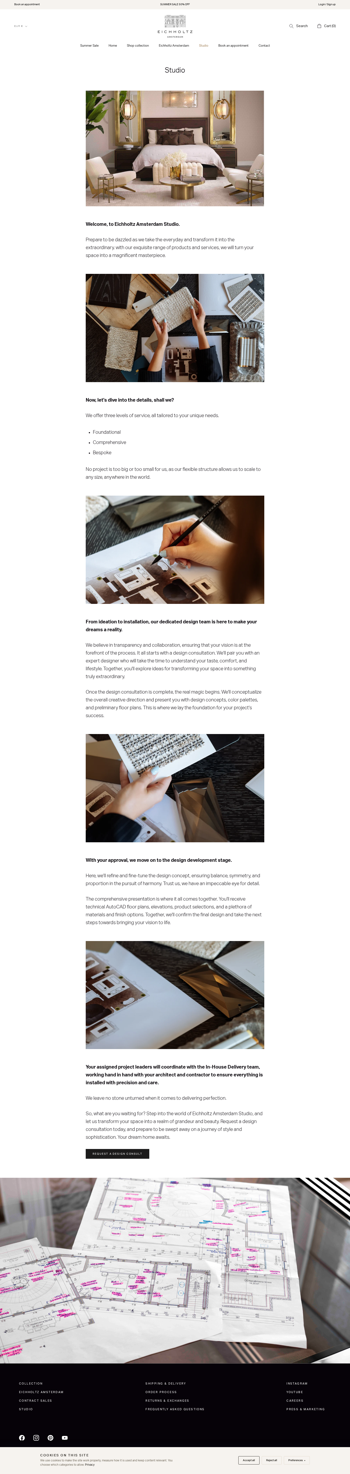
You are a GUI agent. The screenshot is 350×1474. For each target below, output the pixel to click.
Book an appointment (27, 4)
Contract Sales (35, 1400)
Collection (31, 1383)
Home (113, 45)
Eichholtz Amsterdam (174, 45)
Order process (161, 1392)
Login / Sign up (327, 4)
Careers (295, 1400)
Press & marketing (305, 1409)
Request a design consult (117, 1154)
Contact (264, 45)
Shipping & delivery (165, 1383)
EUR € (18, 26)
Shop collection (138, 45)
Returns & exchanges (167, 1400)
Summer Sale (89, 45)
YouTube (294, 1392)
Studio (203, 45)
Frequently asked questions (175, 1409)
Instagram (297, 1383)
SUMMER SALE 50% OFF (175, 4)
